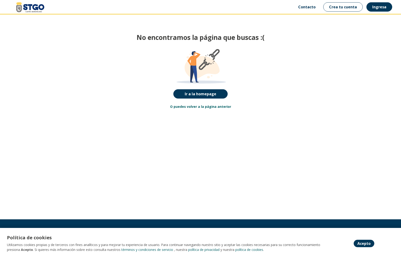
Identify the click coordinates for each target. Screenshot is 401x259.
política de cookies (249, 249)
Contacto (307, 7)
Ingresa (379, 7)
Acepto (364, 243)
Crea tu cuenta (343, 7)
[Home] (27, 7)
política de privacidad (204, 249)
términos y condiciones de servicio (147, 249)
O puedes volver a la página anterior (200, 106)
